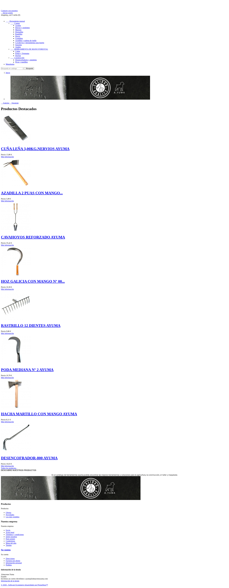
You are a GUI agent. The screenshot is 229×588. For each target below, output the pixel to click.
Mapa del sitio (11, 543)
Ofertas (8, 513)
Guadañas (19, 38)
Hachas (18, 56)
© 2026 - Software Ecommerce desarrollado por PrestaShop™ (24, 585)
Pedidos (9, 565)
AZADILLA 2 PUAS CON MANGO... (32, 193)
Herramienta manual (15, 21)
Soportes (18, 45)
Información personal (14, 563)
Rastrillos (18, 34)
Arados (18, 47)
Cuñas (17, 51)
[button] (5, 103)
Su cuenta (6, 550)
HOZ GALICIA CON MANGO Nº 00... (33, 281)
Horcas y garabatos (22, 28)
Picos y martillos (21, 62)
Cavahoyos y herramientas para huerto (29, 43)
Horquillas (19, 32)
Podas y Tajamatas (22, 53)
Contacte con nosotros (9, 11)
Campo (15, 23)
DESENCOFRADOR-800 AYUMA (29, 458)
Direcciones (10, 559)
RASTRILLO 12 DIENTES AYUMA (30, 325)
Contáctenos (10, 541)
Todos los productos (9, 468)
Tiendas (9, 545)
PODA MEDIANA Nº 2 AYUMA (27, 370)
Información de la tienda (10, 581)
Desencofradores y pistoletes (26, 60)
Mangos (18, 30)
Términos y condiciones (15, 535)
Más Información (7, 157)
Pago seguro (10, 539)
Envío (8, 530)
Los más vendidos (12, 517)
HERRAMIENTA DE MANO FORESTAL (29, 49)
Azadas (18, 25)
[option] (117, 88)
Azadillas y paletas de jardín (25, 41)
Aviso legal (10, 532)
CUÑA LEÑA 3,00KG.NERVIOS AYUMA (35, 149)
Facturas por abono (13, 561)
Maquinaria (10, 64)
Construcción (17, 58)
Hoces (17, 36)
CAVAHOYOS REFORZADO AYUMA (33, 237)
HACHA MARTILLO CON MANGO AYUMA (39, 414)
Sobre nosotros (11, 537)
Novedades (10, 515)
